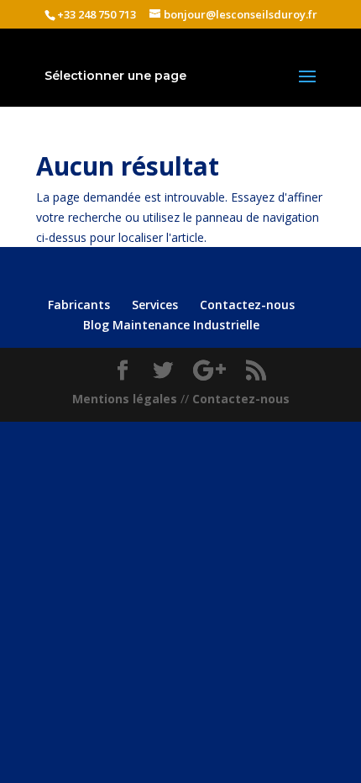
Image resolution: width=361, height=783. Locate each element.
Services (155, 305)
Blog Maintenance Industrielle (171, 325)
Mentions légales (124, 399)
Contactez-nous (247, 305)
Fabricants (79, 305)
